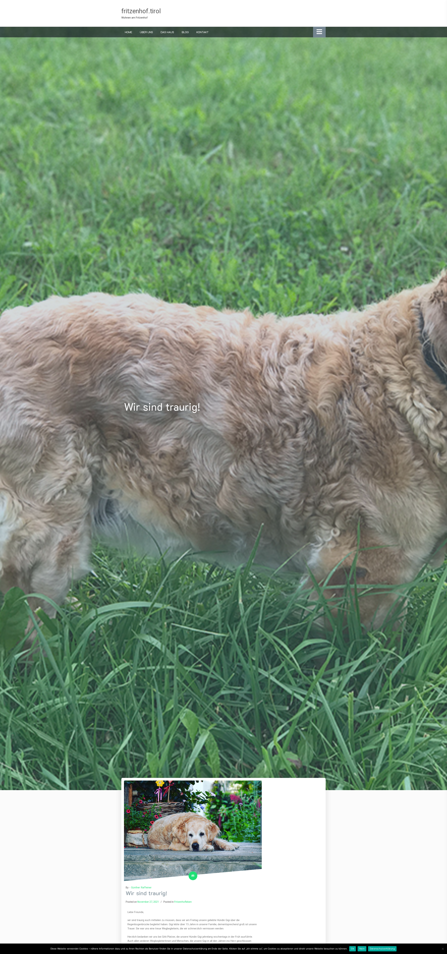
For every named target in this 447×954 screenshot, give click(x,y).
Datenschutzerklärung (382, 948)
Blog (185, 32)
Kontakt (202, 32)
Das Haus (167, 32)
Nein (362, 948)
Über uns (146, 32)
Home (128, 32)
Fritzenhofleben (183, 901)
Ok (352, 948)
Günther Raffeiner (141, 887)
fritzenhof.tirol (141, 11)
